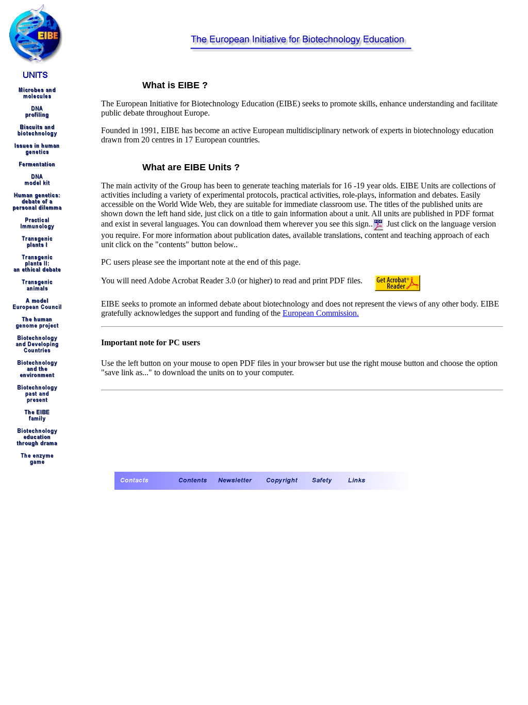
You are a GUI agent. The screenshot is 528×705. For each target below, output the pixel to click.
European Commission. (321, 313)
